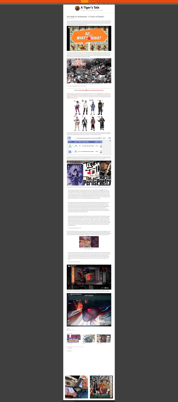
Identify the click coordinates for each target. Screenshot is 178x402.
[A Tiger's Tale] (77, 8)
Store (112, 3)
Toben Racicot (109, 94)
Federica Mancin (98, 96)
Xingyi (86, 220)
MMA (92, 202)
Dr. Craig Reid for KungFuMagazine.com (74, 261)
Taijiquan (80, 198)
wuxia (87, 24)
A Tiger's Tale (90, 7)
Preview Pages (96, 3)
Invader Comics (83, 53)
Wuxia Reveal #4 (70, 348)
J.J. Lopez (83, 96)
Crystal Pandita (104, 94)
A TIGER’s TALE (90, 3)
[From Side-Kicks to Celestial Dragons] (89, 338)
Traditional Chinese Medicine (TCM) (98, 196)
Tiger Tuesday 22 (70, 347)
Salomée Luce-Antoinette (73, 96)
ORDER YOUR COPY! (84, 1)
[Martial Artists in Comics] (104, 338)
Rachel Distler (90, 96)
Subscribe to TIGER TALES (92, 1)
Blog (109, 3)
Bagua (90, 220)
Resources (101, 3)
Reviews (106, 3)
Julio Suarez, (93, 94)
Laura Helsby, (79, 96)
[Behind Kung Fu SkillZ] (74, 338)
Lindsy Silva (86, 96)
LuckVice (94, 96)
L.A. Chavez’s (95, 93)
